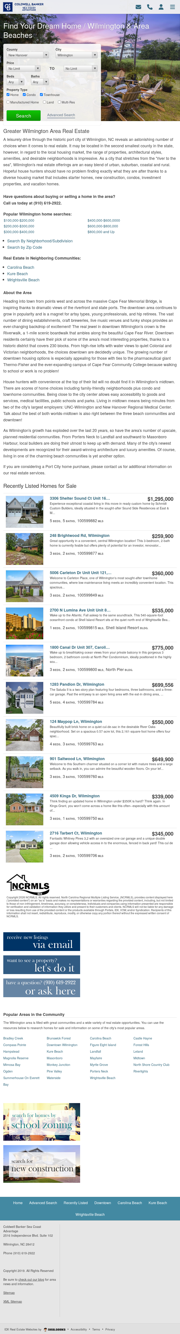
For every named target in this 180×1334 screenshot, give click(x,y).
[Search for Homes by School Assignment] (41, 1121)
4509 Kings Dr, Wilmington (75, 796)
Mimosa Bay (11, 1064)
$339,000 (162, 796)
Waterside (54, 1078)
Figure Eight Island (103, 1045)
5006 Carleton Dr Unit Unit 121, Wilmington (81, 572)
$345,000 (162, 833)
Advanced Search (61, 114)
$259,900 (162, 535)
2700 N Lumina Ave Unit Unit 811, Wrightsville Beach (81, 610)
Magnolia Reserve (16, 1058)
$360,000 (162, 573)
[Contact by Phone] (150, 6)
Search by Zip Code (24, 247)
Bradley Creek (13, 1038)
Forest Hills (141, 1045)
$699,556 (162, 684)
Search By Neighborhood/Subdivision (40, 240)
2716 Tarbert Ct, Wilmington (76, 833)
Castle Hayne (142, 1038)
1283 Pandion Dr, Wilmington (77, 684)
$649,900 (162, 759)
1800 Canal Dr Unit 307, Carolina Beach (81, 647)
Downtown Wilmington (62, 1045)
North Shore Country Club (151, 1064)
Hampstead (11, 1051)
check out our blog (31, 1279)
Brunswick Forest (59, 1038)
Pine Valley (54, 1071)
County (12, 49)
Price (10, 63)
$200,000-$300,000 (19, 225)
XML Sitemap (12, 1301)
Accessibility (79, 1329)
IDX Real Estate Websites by (23, 1329)
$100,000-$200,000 (19, 220)
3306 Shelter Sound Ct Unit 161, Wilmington (81, 498)
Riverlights (140, 1071)
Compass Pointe (14, 1045)
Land (50, 102)
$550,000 (162, 721)
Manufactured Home (24, 102)
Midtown (139, 1058)
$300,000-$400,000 (19, 231)
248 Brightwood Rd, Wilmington (80, 535)
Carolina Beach (20, 267)
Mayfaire (96, 1058)
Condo (31, 94)
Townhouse (51, 94)
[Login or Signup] (161, 6)
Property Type (17, 89)
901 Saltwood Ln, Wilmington (77, 758)
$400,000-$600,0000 (104, 220)
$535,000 (162, 610)
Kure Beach (17, 273)
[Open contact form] (138, 6)
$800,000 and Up (101, 231)
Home (14, 94)
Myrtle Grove (99, 1064)
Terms (96, 1329)
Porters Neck (99, 1071)
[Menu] (172, 6)
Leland (138, 1051)
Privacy (110, 1329)
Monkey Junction (58, 1064)
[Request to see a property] (41, 964)
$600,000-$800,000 (103, 225)
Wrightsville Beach (23, 279)
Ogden (8, 1071)
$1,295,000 (160, 498)
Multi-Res (68, 102)
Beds (10, 76)
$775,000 (162, 647)
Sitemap (9, 1292)
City (58, 49)
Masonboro (55, 1058)
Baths (35, 76)
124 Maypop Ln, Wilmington (76, 721)
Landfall (95, 1051)
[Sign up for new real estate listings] (41, 941)
